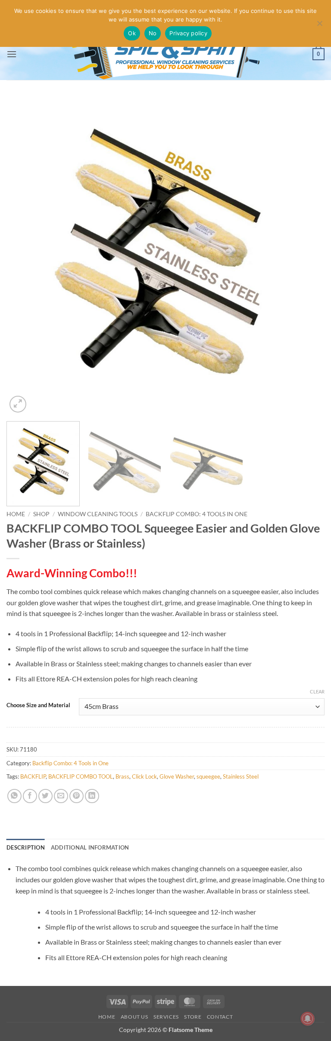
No (153, 33)
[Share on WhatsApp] (14, 796)
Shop (41, 514)
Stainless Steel (241, 776)
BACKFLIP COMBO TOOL (80, 776)
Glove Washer (176, 776)
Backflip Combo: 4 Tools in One (196, 514)
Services (166, 1016)
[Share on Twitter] (45, 796)
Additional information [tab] (90, 847)
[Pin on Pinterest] (76, 796)
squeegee (208, 776)
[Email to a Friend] (61, 796)
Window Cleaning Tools (97, 514)
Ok (132, 33)
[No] (319, 26)
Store (192, 1016)
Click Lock (144, 776)
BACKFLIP (33, 776)
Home (15, 514)
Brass (122, 776)
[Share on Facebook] (30, 796)
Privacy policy (188, 33)
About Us (134, 1016)
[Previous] (23, 256)
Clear (317, 691)
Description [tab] (25, 847)
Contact (220, 1016)
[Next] (307, 256)
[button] (11, 54)
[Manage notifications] (308, 1019)
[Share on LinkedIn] (92, 796)
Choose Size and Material (38, 705)
